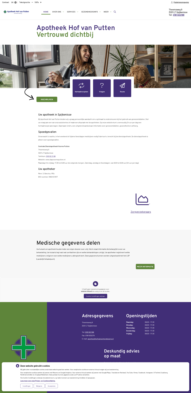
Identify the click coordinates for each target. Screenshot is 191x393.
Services (71, 12)
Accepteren (51, 386)
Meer (106, 12)
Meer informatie (145, 266)
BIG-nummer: (43, 177)
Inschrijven (47, 99)
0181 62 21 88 (50, 156)
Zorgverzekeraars (141, 211)
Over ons (56, 12)
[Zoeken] (114, 11)
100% (36, 2)
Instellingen (27, 386)
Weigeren (39, 386)
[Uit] (16, 2)
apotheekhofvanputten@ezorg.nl (101, 339)
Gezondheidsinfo (89, 12)
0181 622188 (89, 332)
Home (45, 12)
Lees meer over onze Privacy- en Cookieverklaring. (37, 381)
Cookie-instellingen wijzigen (95, 296)
